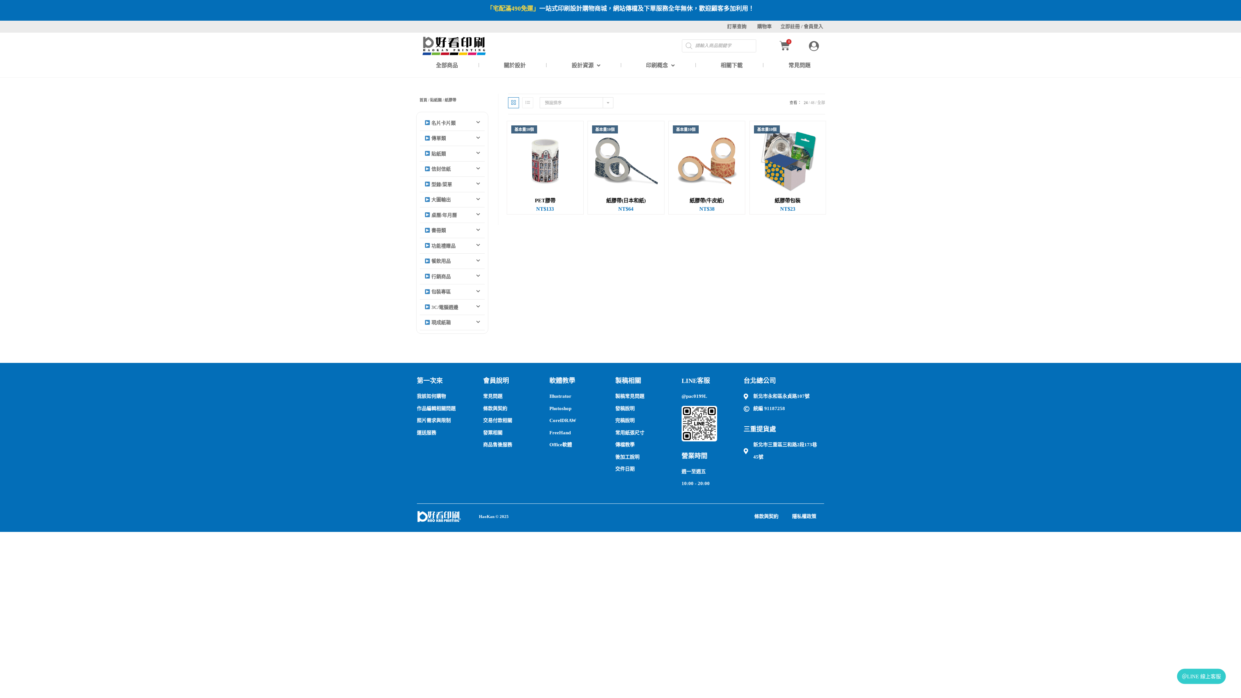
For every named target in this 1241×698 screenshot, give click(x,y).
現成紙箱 (440, 322)
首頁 (423, 100)
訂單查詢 (737, 26)
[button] (452, 123)
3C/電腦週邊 (444, 307)
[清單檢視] (527, 102)
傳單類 (438, 138)
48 (812, 102)
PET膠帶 (545, 200)
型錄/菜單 (441, 184)
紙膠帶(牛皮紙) (707, 200)
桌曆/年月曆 (443, 215)
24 (806, 102)
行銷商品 (440, 276)
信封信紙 (440, 169)
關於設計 (515, 65)
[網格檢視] (513, 102)
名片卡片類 (443, 123)
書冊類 (438, 230)
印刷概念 (657, 65)
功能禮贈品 (443, 246)
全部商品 (447, 65)
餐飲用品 (440, 261)
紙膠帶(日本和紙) (626, 200)
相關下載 (732, 65)
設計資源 (583, 65)
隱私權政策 (804, 516)
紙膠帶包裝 (788, 200)
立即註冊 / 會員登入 (801, 26)
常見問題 (800, 65)
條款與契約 (766, 516)
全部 (821, 102)
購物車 (764, 26)
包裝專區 (440, 291)
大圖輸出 (440, 199)
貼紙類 (436, 100)
